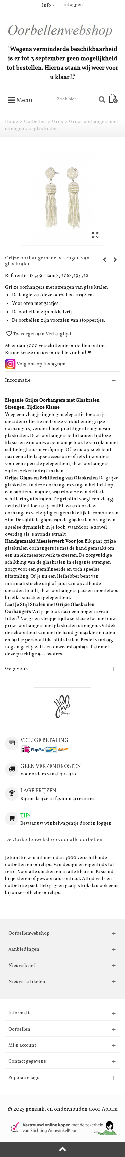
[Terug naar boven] (62, 1149)
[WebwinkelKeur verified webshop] (62, 1127)
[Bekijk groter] (95, 236)
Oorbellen (35, 122)
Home (11, 122)
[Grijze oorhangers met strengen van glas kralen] (62, 197)
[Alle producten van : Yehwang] (62, 705)
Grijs (57, 122)
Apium (110, 1109)
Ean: (50, 276)
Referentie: (17, 276)
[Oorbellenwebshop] (62, 30)
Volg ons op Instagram (41, 364)
